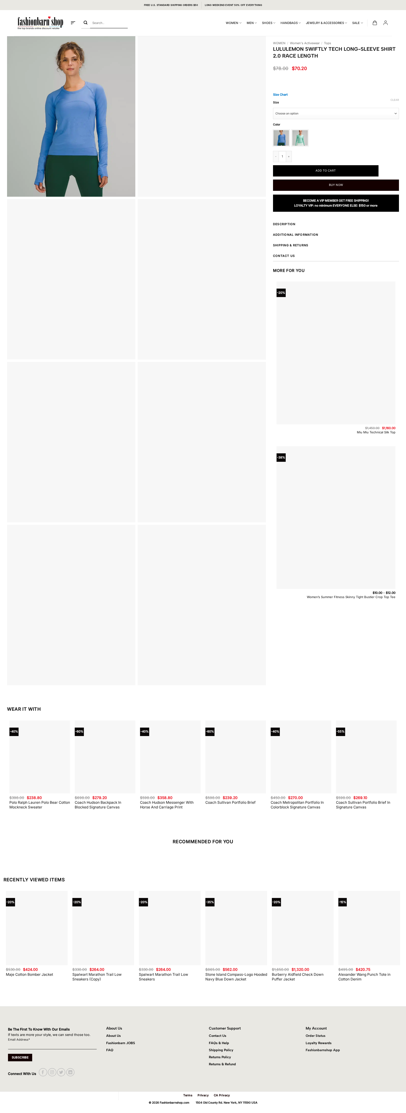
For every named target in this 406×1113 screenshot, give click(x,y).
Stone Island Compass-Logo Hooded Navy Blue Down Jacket (236, 976)
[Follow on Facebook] (43, 1072)
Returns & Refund (222, 1064)
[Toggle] (396, 224)
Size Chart (280, 94)
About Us (113, 1036)
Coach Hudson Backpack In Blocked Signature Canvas (98, 804)
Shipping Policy (221, 1050)
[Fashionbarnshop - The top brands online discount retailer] (40, 23)
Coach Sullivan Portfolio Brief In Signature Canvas (363, 804)
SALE (356, 23)
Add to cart (326, 170)
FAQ (109, 1050)
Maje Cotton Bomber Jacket (29, 974)
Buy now (336, 185)
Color (276, 124)
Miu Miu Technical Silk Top (376, 432)
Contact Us (217, 1036)
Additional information (295, 234)
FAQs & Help (219, 1043)
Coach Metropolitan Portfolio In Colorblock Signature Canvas (297, 804)
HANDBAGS (289, 23)
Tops (327, 43)
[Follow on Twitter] (61, 1072)
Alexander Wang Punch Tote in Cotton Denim (364, 976)
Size (276, 102)
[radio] (281, 138)
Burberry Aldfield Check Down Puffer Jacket (298, 976)
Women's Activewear (305, 43)
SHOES (267, 23)
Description (284, 224)
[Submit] (85, 23)
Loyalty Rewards (319, 1043)
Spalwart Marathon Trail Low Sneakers (163, 976)
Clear (394, 100)
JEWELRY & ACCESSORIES (325, 23)
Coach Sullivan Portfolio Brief (230, 802)
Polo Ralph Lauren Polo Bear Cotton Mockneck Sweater (39, 804)
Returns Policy (220, 1057)
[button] (73, 23)
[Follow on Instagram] (52, 1072)
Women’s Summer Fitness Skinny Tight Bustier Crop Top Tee (351, 597)
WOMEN (232, 23)
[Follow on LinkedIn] (70, 1072)
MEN (250, 23)
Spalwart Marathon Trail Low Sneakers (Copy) (97, 976)
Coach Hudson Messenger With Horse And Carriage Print (167, 804)
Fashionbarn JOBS (120, 1043)
